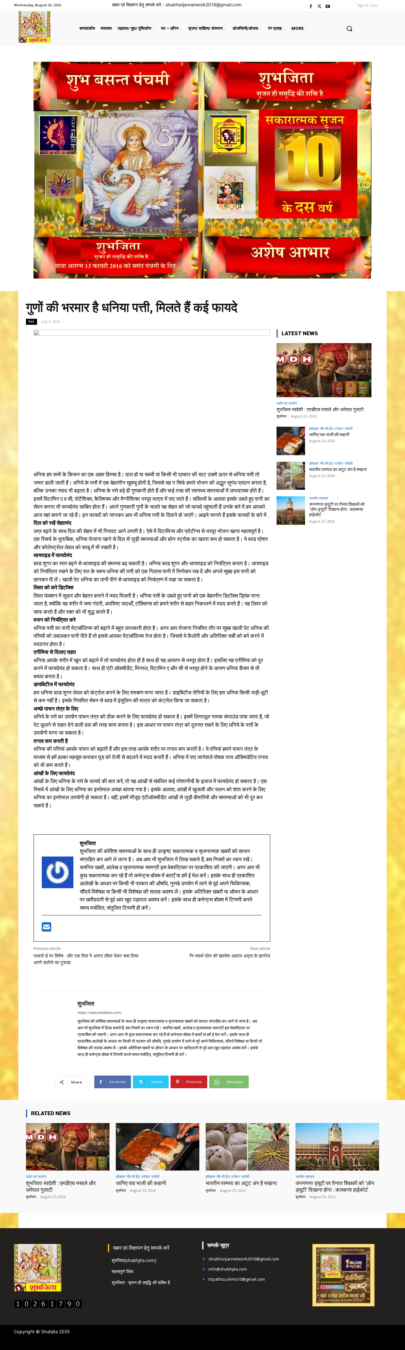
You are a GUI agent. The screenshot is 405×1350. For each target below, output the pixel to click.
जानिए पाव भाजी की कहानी (329, 434)
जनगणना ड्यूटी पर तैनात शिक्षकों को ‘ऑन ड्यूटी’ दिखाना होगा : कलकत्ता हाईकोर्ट (336, 510)
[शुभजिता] (55, 1028)
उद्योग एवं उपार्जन (287, 403)
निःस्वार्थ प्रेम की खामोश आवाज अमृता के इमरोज (230, 956)
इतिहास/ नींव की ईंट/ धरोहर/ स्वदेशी (330, 428)
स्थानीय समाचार (318, 498)
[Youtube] (328, 5)
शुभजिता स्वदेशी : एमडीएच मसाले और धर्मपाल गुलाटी (320, 409)
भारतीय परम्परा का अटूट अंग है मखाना (338, 469)
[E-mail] (46, 929)
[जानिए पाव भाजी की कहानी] (291, 441)
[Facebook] (311, 5)
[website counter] (48, 1306)
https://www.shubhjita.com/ (100, 1013)
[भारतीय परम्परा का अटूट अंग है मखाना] (291, 476)
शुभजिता (86, 1003)
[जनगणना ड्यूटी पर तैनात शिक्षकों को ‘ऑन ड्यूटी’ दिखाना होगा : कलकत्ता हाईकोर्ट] (291, 510)
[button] (349, 28)
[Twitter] (319, 5)
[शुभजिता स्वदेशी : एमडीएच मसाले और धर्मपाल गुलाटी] (324, 370)
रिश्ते (31, 321)
